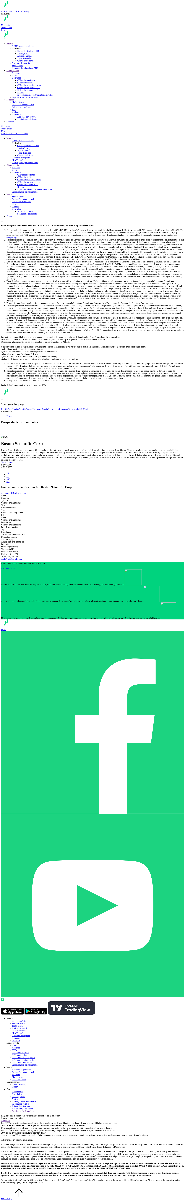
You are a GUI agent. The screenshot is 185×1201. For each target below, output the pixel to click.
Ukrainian (87, 409)
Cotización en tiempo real (23, 104)
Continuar (5, 1120)
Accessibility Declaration (22, 1109)
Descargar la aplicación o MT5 (25, 68)
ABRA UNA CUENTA (11, 559)
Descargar (16, 1038)
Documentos (17, 1091)
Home (9, 416)
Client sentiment (19, 1079)
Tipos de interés (24, 58)
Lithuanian (63, 409)
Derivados (16, 78)
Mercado (10, 100)
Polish (79, 409)
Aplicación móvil (24, 56)
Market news (17, 1077)
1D (8, 474)
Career (15, 1087)
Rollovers (16, 1074)
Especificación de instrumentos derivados (35, 95)
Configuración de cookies (23, 1111)
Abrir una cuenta (8, 568)
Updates (15, 112)
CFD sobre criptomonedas (28, 87)
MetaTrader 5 (17, 65)
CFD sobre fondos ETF (27, 90)
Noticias (15, 1099)
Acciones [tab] (5, 493)
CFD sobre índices (25, 83)
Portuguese (37, 409)
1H (8, 472)
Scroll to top (6, 1198)
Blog (14, 109)
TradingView (23, 53)
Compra (10, 462)
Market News (18, 102)
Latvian (56, 409)
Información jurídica (20, 1104)
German (29, 409)
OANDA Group (19, 1084)
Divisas (20, 92)
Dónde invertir (13, 70)
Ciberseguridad (18, 1096)
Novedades (17, 1094)
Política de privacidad (21, 1106)
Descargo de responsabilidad (24, 1101)
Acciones (16, 73)
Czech (50, 409)
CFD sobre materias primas (29, 85)
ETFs (14, 75)
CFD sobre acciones (26, 80)
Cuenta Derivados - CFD (28, 51)
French (11, 409)
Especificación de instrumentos (25, 97)
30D (8, 479)
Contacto (10, 122)
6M (8, 481)
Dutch (44, 409)
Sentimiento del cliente (27, 119)
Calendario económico (21, 107)
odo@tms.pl (12, 237)
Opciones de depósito (21, 63)
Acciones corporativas (26, 117)
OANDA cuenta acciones (23, 46)
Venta (4, 462)
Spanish (22, 409)
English (4, 409)
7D (8, 476)
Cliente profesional (25, 61)
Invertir (10, 44)
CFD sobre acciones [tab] (18, 493)
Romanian (72, 409)
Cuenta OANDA (19, 1021)
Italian (16, 409)
